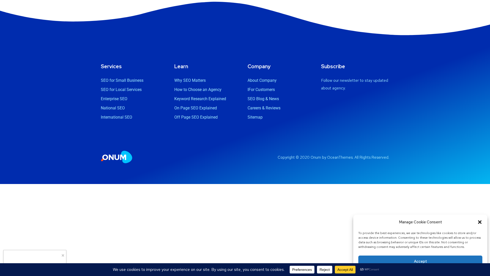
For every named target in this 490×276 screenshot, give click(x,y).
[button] (479, 222)
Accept (420, 261)
